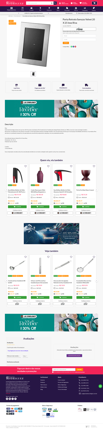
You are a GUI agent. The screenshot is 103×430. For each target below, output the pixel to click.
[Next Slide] (48, 13)
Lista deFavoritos (84, 3)
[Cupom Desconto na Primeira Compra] (51, 331)
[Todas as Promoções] (51, 243)
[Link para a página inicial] (10, 16)
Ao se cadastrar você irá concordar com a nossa (64, 372)
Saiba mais (8, 393)
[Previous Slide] (18, 13)
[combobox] (41, 3)
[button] (51, 3)
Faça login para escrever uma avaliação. (18, 350)
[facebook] (73, 47)
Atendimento (69, 13)
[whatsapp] (71, 47)
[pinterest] (75, 47)
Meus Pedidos (75, 3)
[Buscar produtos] (55, 3)
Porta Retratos (17, 16)
